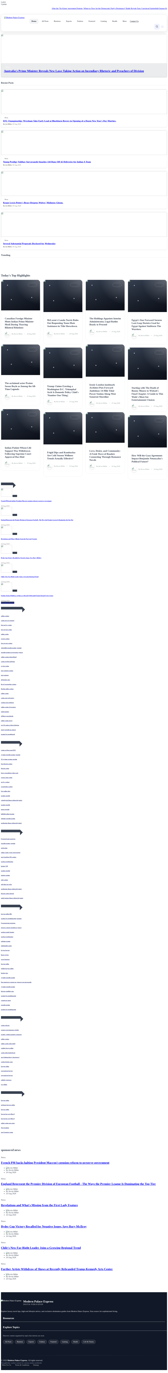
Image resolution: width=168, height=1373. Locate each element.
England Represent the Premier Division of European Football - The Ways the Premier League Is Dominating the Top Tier (37, 520)
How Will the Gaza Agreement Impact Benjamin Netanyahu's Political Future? (147, 458)
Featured (92, 21)
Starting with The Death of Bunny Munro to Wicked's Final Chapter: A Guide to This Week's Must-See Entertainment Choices (147, 393)
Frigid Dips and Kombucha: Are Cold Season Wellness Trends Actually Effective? (61, 455)
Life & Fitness (89, 1342)
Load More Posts (7, 603)
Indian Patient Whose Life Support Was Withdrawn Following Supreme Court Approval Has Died (18, 452)
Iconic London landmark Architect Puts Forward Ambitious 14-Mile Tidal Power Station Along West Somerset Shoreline (102, 390)
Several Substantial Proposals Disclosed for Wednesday (29, 243)
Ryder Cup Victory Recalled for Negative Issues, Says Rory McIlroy (21, 558)
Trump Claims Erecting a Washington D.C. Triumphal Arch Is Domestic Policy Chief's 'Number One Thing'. (62, 391)
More (125, 21)
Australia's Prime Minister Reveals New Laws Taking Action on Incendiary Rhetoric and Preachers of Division (74, 71)
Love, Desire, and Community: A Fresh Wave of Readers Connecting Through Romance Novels (105, 455)
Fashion (80, 21)
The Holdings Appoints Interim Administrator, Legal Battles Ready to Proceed (105, 321)
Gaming (104, 21)
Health (114, 21)
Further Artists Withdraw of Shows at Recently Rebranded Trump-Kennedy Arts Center (27, 595)
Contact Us (134, 21)
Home (34, 21)
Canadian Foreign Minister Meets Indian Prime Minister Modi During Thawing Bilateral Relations (19, 323)
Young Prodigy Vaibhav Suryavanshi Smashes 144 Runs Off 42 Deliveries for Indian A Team (47, 162)
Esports (69, 21)
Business (57, 21)
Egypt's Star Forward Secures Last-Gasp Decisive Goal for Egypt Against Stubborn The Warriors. (147, 324)
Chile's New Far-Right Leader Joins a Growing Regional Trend (19, 576)
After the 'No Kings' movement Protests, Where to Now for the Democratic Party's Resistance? (66, 8)
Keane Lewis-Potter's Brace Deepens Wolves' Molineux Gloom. (33, 202)
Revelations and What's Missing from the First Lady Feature (19, 539)
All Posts (45, 21)
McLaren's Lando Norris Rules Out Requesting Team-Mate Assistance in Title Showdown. (62, 323)
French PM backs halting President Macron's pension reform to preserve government (26, 501)
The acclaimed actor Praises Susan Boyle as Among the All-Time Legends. (20, 386)
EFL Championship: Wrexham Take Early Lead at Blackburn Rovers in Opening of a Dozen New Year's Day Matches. (59, 121)
